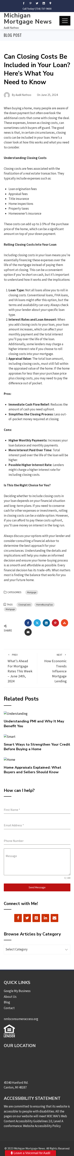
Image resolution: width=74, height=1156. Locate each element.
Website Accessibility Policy (42, 1126)
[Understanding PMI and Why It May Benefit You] (16, 713)
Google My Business (17, 991)
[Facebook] (18, 918)
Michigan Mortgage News (28, 18)
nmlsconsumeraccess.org (21, 1019)
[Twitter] (27, 918)
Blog (7, 1002)
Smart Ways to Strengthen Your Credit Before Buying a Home (37, 747)
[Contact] (54, 918)
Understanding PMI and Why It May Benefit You (34, 723)
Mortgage (31, 592)
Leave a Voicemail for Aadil (31, 1153)
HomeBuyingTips (44, 604)
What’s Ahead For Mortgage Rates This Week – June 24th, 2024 (20, 668)
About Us (10, 997)
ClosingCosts (24, 604)
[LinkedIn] (45, 918)
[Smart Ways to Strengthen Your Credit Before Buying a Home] (9, 736)
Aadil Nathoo (11, 28)
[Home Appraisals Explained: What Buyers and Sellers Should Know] (9, 759)
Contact (9, 1008)
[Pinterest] (36, 918)
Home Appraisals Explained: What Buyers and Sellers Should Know (32, 770)
